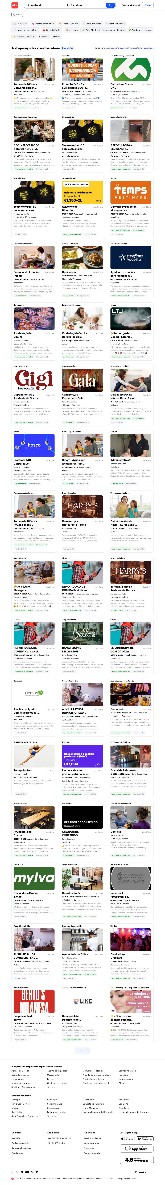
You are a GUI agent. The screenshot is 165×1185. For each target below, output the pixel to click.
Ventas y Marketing (45, 23)
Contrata (15, 1138)
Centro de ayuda (92, 1153)
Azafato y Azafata (25, 36)
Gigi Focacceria (20, 366)
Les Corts (123, 1103)
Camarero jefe (126, 1079)
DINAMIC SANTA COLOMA (25, 742)
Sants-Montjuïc (54, 1103)
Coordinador (53, 1075)
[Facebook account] (22, 1172)
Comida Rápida (53, 30)
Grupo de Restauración (72, 926)
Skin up (113, 431)
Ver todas (51, 1087)
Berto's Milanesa (21, 988)
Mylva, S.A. (18, 865)
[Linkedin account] (37, 1172)
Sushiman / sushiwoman (23, 1087)
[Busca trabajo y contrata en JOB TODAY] (14, 5)
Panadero (123, 1075)
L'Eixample (52, 1099)
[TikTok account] (12, 1172)
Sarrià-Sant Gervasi (20, 1103)
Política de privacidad (72, 1178)
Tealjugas (66, 742)
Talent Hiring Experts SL (120, 803)
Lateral (113, 305)
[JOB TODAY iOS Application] (127, 1138)
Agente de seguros (20, 1083)
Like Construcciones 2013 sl (74, 988)
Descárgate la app (92, 1138)
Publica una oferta (20, 1143)
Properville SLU (69, 178)
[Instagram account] (17, 1172)
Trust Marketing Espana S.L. (122, 56)
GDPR (111, 1178)
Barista (45, 36)
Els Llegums (19, 305)
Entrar (148, 5)
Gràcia (14, 1108)
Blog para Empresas (21, 1148)
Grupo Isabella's (69, 366)
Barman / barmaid (127, 1070)
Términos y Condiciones (95, 1178)
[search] (110, 5)
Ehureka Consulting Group (25, 117)
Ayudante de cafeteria (93, 1079)
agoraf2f (65, 56)
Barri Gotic (16, 1112)
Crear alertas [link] (67, 48)
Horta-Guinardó (90, 1108)
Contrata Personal (131, 5)
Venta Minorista (93, 23)
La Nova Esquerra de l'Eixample (134, 1112)
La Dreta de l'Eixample (93, 1103)
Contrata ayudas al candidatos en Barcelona (132, 48)
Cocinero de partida (57, 1083)
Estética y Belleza (117, 23)
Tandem (113, 926)
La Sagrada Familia (56, 1112)
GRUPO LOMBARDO (70, 244)
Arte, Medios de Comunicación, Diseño (105, 30)
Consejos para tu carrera (59, 1138)
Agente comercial (20, 1070)
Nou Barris (124, 1108)
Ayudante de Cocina (142, 30)
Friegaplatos (17, 1079)
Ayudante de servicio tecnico (97, 1083)
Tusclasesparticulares (23, 56)
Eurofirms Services (118, 244)
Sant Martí (124, 1099)
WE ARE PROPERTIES (119, 865)
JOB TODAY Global (56, 1143)
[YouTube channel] (27, 1172)
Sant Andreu (53, 1108)
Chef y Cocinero (70, 23)
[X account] (32, 1172)
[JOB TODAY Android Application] (145, 1138)
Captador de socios (21, 1075)
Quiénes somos (91, 1143)
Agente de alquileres (57, 1070)
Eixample (15, 1099)
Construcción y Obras (27, 30)
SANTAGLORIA (20, 558)
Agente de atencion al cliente (97, 1075)
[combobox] (47, 5)
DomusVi (18, 681)
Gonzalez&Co (68, 117)
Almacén (73, 30)
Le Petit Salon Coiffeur (120, 742)
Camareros (22, 23)
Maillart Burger (20, 803)
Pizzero (50, 1079)
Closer (65, 558)
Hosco (16, 431)
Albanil (122, 1083)
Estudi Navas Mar (69, 865)
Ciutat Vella (88, 1099)
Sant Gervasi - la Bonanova (24, 1116)
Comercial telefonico (93, 1070)
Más (55, 36)
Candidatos (17, 1153)
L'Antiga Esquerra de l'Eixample (98, 1112)
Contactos (89, 1148)
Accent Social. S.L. (118, 117)
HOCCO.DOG (67, 803)
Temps (113, 178)
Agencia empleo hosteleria (122, 681)
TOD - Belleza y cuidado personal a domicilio (129, 988)
